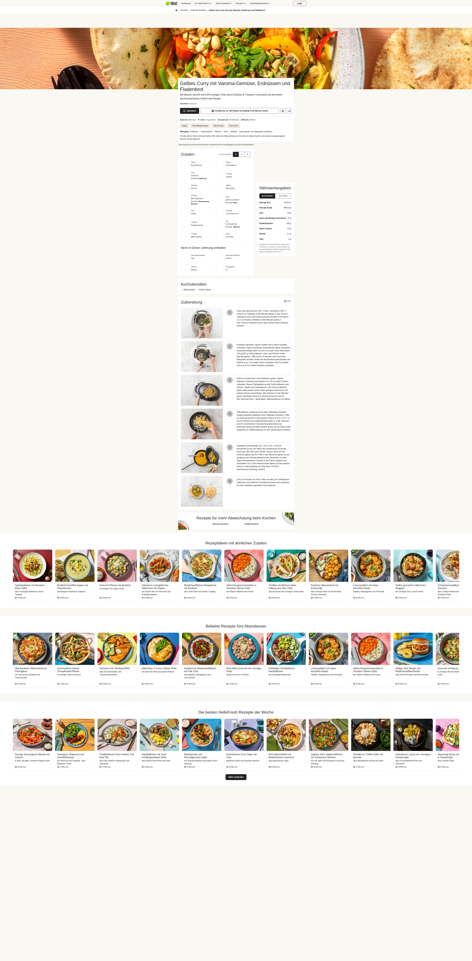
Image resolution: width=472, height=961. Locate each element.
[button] (216, 154)
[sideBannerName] (275, 164)
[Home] (176, 10)
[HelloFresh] (171, 3)
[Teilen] (289, 110)
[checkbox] (181, 104)
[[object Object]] (282, 110)
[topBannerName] (236, 20)
